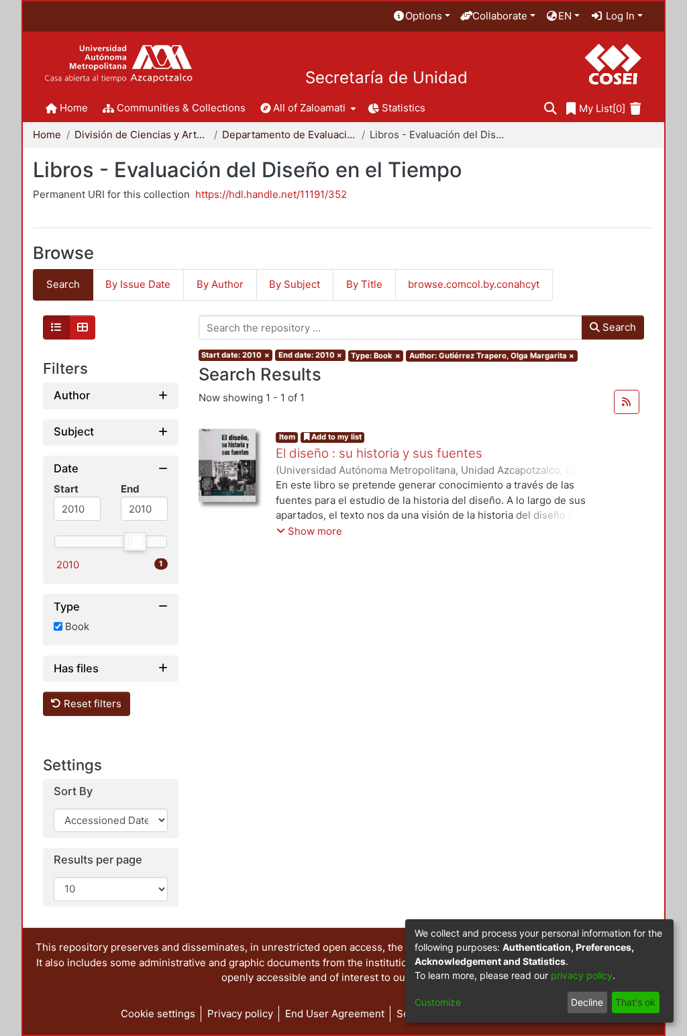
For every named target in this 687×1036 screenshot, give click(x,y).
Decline (587, 1002)
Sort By (73, 791)
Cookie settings (158, 1013)
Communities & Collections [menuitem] (181, 107)
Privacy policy (240, 1013)
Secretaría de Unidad (386, 78)
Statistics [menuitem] (403, 107)
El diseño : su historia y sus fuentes (379, 453)
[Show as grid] (82, 327)
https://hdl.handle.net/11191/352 (271, 194)
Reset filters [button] (91, 703)
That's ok (635, 1002)
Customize (438, 1002)
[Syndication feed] (626, 402)
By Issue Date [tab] (137, 284)
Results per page (98, 859)
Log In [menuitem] (619, 15)
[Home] (118, 64)
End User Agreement (334, 1013)
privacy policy (582, 975)
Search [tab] (63, 284)
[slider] (134, 541)
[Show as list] (56, 327)
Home (47, 134)
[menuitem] (421, 16)
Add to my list (335, 437)
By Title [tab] (364, 284)
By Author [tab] (220, 284)
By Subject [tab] (294, 284)
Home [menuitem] (74, 107)
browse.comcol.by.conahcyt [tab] (473, 284)
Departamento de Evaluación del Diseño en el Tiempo (289, 134)
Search (618, 327)
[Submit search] (550, 109)
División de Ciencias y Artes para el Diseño (141, 134)
